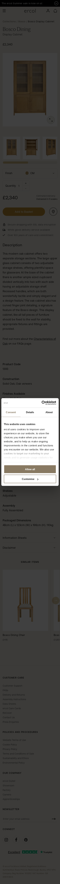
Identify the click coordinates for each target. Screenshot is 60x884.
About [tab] (49, 412)
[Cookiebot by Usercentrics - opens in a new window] (42, 403)
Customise (28, 479)
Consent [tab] (11, 412)
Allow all (30, 469)
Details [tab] (30, 412)
